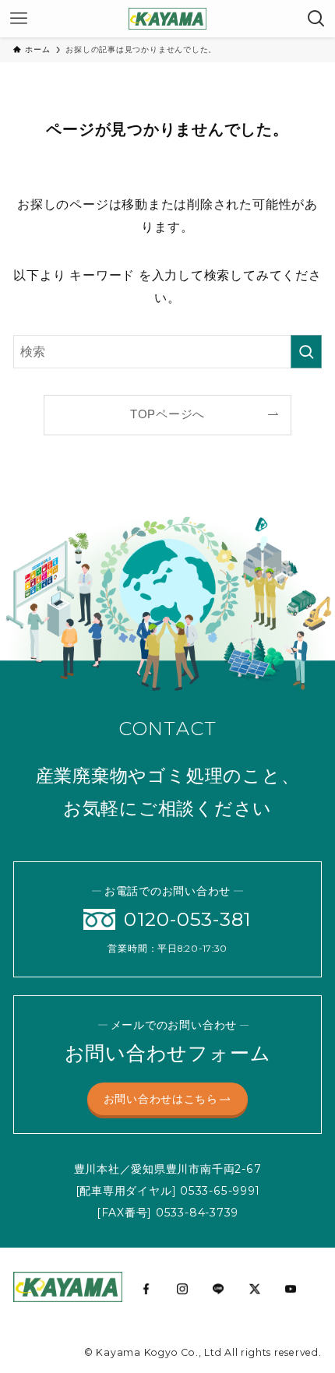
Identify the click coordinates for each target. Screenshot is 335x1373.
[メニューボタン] (18, 18)
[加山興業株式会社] (167, 18)
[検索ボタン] (316, 18)
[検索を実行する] (306, 351)
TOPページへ (167, 414)
